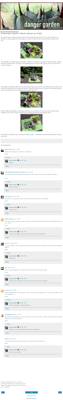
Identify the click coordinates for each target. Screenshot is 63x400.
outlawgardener (9, 314)
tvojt (6, 267)
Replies (8, 157)
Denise (7, 338)
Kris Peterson (8, 196)
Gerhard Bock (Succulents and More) (15, 172)
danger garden (30, 134)
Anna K (7, 290)
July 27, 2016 (16, 149)
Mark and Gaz (8, 149)
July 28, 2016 (23, 160)
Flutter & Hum (39, 111)
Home (31, 392)
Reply (6, 154)
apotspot (18, 37)
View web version (31, 395)
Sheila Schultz (9, 219)
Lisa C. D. (7, 243)
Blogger (35, 398)
